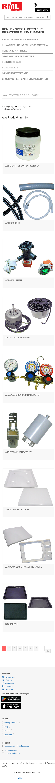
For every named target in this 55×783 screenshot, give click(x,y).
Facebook (9, 683)
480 (19, 109)
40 (48, 651)
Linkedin (9, 686)
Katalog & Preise (10, 722)
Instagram (10, 677)
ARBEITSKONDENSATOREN (19, 452)
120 (15, 109)
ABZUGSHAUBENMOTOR (17, 337)
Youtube (9, 689)
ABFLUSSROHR (12, 223)
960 (24, 109)
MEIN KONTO (43, 10)
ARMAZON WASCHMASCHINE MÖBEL (23, 566)
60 (12, 109)
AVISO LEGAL (4, 764)
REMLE (18, 772)
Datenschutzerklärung (17, 763)
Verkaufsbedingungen (35, 763)
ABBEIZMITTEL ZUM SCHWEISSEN (22, 165)
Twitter (9, 680)
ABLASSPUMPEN (13, 280)
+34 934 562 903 (11, 750)
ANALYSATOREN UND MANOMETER (22, 394)
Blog (6, 726)
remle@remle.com (12, 753)
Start (4, 95)
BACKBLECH (11, 624)
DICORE (7, 730)
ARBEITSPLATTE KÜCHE (17, 509)
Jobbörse (8, 734)
